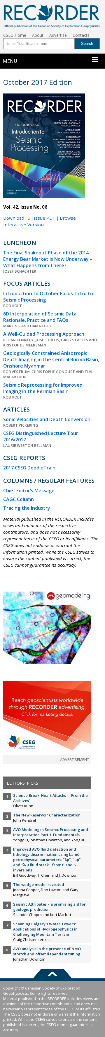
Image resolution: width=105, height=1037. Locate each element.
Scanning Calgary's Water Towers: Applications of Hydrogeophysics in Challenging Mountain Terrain (45, 929)
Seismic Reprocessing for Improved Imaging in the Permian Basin (43, 388)
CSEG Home (14, 35)
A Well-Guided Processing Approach (43, 334)
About (37, 35)
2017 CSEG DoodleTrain (29, 468)
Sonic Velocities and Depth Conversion (46, 419)
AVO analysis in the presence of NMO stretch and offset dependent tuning (47, 951)
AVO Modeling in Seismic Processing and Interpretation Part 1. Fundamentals (50, 832)
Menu (10, 61)
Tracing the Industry (26, 508)
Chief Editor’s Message (29, 490)
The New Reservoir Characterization (46, 815)
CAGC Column (18, 499)
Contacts (81, 35)
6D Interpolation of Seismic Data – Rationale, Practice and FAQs (41, 317)
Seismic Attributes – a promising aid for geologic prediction (49, 907)
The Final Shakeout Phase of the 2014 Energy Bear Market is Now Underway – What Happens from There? (47, 259)
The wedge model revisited (38, 884)
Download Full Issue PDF (29, 218)
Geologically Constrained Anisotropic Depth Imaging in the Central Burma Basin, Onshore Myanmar (51, 359)
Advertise (58, 35)
